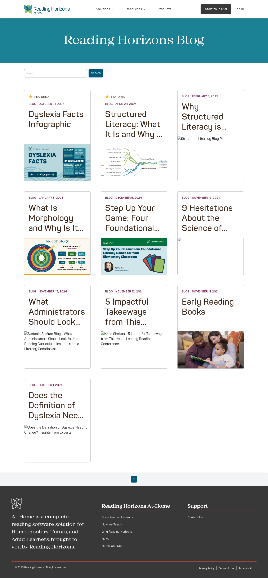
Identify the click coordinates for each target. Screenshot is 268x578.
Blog (32, 104)
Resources (134, 9)
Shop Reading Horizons (117, 517)
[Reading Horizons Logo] (47, 9)
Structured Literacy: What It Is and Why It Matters (133, 129)
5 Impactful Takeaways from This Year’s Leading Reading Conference (132, 327)
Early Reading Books (208, 307)
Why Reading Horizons (117, 531)
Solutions (103, 9)
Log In (239, 9)
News (105, 539)
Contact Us (195, 517)
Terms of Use (227, 568)
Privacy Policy (206, 568)
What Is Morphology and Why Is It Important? (53, 223)
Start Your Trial (216, 9)
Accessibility (246, 568)
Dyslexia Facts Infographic (56, 119)
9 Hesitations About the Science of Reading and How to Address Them (209, 233)
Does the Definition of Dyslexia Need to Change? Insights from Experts (55, 420)
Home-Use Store (113, 546)
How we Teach (112, 524)
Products (164, 9)
